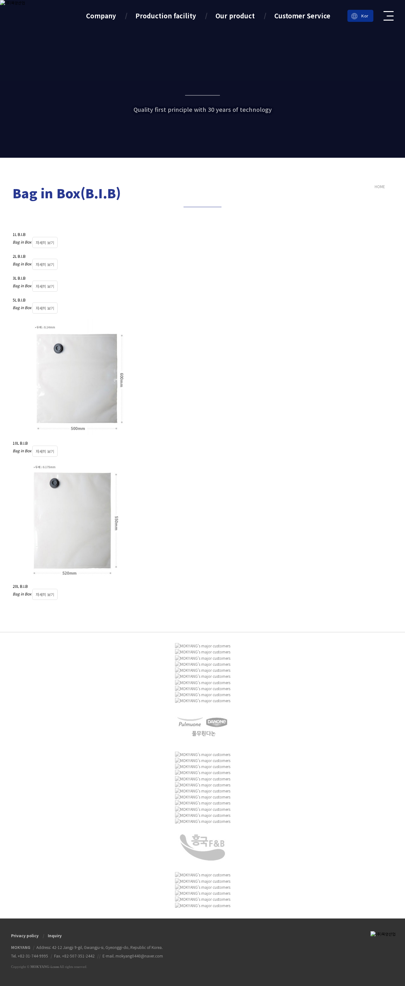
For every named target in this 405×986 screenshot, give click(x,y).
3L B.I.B (19, 278)
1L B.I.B (19, 234)
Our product (235, 15)
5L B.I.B (19, 299)
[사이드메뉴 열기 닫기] (389, 16)
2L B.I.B (19, 256)
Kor (360, 16)
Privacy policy (25, 935)
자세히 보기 (45, 242)
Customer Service (302, 15)
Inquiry (55, 935)
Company (101, 15)
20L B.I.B (20, 586)
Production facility (165, 15)
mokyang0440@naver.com (139, 955)
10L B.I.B (20, 443)
